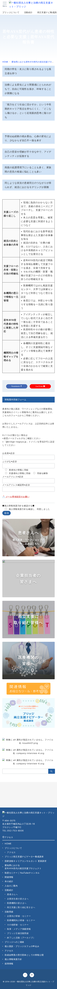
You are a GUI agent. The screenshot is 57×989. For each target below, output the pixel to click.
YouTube (39, 386)
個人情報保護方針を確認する (18, 505)
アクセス (9, 837)
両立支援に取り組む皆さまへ (21, 907)
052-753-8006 (15, 830)
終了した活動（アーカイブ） (21, 937)
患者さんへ (12, 894)
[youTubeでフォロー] (32, 975)
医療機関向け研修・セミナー (21, 920)
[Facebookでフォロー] (25, 975)
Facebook (15, 386)
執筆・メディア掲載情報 (19, 929)
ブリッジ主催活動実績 (18, 933)
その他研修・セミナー (18, 924)
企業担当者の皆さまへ (18, 898)
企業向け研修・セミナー (19, 916)
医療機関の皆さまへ (16, 903)
